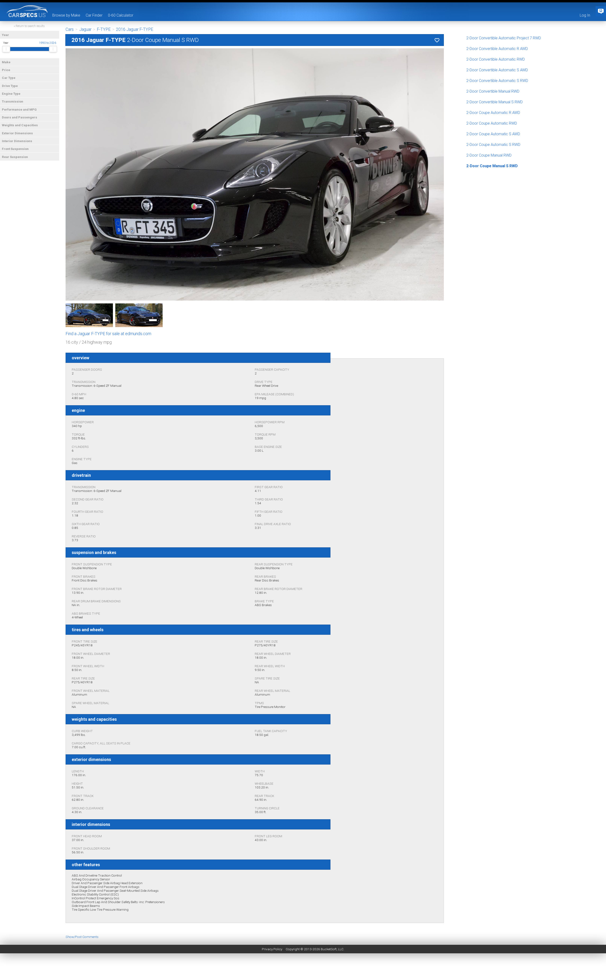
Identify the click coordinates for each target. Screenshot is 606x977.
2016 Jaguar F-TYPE (134, 29)
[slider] (6, 49)
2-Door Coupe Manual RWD (489, 155)
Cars (70, 29)
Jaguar (85, 29)
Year (5, 35)
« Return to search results (29, 26)
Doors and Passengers (19, 117)
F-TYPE (104, 29)
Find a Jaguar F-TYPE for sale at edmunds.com (108, 333)
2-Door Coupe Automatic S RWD (493, 144)
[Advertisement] (303, 966)
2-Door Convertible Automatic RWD (495, 59)
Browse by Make (66, 15)
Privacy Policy (272, 949)
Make (6, 62)
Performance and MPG (19, 109)
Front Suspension (15, 149)
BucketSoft (329, 949)
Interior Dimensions (17, 141)
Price (6, 70)
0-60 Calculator (120, 15)
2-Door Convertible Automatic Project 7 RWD (503, 38)
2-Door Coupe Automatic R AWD (493, 112)
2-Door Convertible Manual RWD (492, 91)
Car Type (8, 78)
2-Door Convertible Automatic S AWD (497, 70)
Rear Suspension (15, 157)
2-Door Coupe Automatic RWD (491, 123)
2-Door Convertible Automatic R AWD (497, 48)
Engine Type (11, 93)
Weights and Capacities (20, 125)
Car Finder (94, 15)
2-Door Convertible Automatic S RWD (497, 80)
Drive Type (10, 86)
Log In (585, 15)
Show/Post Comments (82, 937)
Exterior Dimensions (17, 133)
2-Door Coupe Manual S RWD (492, 166)
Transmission (12, 101)
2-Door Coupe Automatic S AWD (493, 134)
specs (27, 15)
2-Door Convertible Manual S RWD (494, 102)
